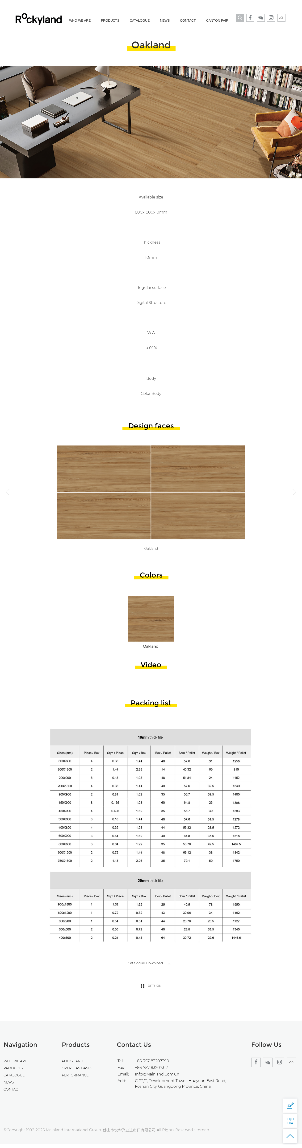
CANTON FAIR (217, 20)
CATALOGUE (140, 20)
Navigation (20, 1044)
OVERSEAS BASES (77, 1068)
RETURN (155, 986)
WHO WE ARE (80, 20)
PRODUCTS (110, 20)
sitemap (201, 1130)
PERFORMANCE (75, 1075)
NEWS (165, 20)
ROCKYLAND (72, 1061)
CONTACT (188, 20)
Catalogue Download (146, 963)
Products (76, 1044)
